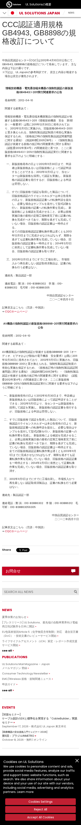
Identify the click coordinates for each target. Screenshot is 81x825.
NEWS (71, 12)
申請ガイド (9, 684)
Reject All (40, 809)
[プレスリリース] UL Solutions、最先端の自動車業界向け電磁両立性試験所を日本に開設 (40, 624)
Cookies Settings (40, 802)
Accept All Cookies (40, 817)
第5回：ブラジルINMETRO (24, 734)
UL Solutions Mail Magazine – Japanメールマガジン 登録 (26, 666)
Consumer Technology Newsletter (25, 673)
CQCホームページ (16, 311)
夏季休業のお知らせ (14, 617)
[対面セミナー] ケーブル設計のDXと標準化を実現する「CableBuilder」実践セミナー (39, 718)
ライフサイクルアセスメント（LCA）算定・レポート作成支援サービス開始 (39, 643)
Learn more (25, 792)
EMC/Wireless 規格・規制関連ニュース (26, 679)
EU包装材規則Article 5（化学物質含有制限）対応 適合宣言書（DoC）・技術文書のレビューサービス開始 (40, 634)
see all (7, 651)
